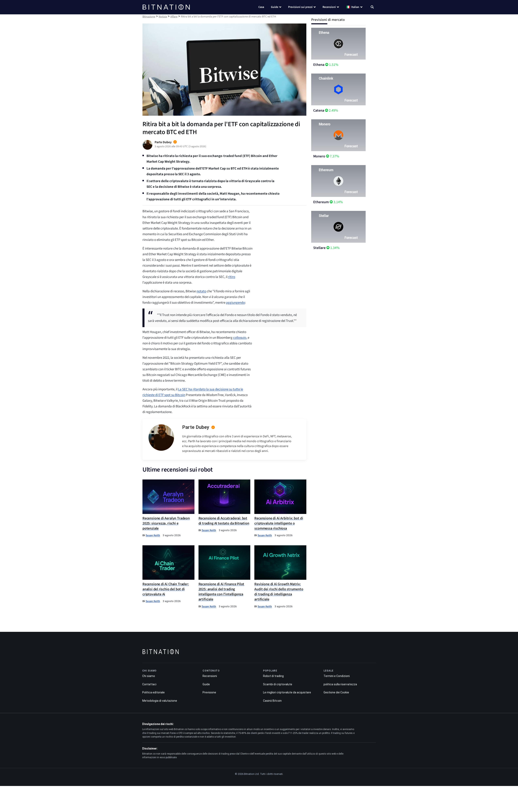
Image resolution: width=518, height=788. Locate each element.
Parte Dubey (195, 427)
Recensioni (329, 7)
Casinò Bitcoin (272, 700)
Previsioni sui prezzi (300, 7)
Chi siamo (148, 676)
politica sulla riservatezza (340, 684)
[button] (372, 7)
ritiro (231, 276)
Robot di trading (273, 676)
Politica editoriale (153, 692)
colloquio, (240, 337)
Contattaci (149, 684)
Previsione (209, 692)
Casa (261, 7)
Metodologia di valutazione (159, 700)
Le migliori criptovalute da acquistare (287, 692)
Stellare (319, 247)
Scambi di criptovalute (277, 684)
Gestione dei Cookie (336, 692)
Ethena (318, 64)
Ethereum (321, 202)
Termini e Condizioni (337, 676)
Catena (318, 110)
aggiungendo (235, 302)
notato (201, 291)
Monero (319, 156)
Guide (274, 7)
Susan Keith (153, 535)
